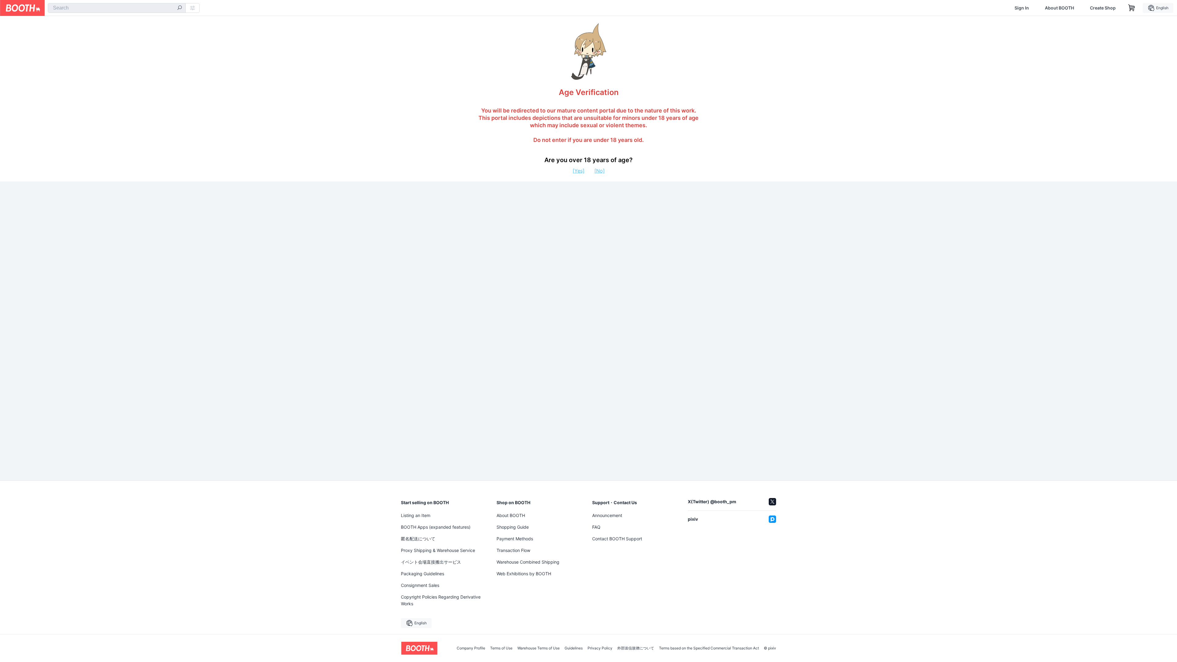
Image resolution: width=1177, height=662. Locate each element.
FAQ (596, 527)
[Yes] (579, 171)
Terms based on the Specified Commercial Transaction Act (709, 648)
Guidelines (574, 648)
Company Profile (471, 648)
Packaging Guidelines (422, 573)
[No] (599, 171)
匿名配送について (418, 538)
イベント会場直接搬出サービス (431, 562)
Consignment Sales (420, 585)
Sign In (1022, 8)
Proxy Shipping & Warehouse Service (438, 550)
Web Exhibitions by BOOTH (524, 573)
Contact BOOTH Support (617, 538)
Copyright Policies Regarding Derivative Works (441, 600)
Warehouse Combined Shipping (528, 562)
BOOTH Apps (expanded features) (435, 527)
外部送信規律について (635, 648)
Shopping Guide (513, 527)
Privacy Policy (600, 648)
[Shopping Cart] (1132, 8)
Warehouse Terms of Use (538, 648)
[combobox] (117, 8)
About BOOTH (1059, 8)
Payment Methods (515, 538)
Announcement (607, 515)
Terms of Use (501, 648)
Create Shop (1103, 8)
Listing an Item (415, 515)
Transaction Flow (513, 550)
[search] (179, 8)
